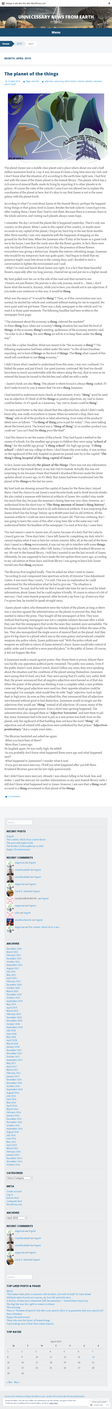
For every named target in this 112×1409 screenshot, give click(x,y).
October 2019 (13, 997)
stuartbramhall (22, 870)
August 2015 (13, 1132)
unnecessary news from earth (56, 17)
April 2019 (12, 1007)
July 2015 (11, 1135)
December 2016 (14, 1079)
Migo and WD (32, 81)
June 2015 (11, 1138)
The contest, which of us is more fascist (26, 839)
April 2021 (12, 978)
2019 (19, 43)
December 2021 (14, 958)
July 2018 (11, 1030)
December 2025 (14, 948)
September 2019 (15, 1001)
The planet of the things (31, 74)
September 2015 (15, 1128)
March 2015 (12, 1148)
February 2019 (14, 1014)
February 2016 (14, 1112)
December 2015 (14, 1119)
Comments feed (14, 1201)
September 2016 (15, 1089)
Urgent (10, 836)
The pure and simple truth (20, 843)
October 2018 (13, 1024)
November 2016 (14, 1083)
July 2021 (11, 971)
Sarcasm (97, 81)
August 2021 (13, 968)
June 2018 (11, 1034)
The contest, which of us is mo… (44, 927)
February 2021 (14, 981)
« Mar (9, 1382)
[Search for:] (20, 822)
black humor (71, 81)
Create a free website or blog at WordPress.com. (24, 1396)
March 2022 (12, 952)
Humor (81, 81)
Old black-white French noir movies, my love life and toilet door (39, 1297)
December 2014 (14, 1158)
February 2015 (14, 1151)
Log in (10, 1194)
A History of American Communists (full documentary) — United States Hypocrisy (47, 1301)
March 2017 (12, 1070)
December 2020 (14, 984)
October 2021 (13, 961)
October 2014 (13, 1164)
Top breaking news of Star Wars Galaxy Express (30, 1323)
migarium (20, 862)
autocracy (59, 81)
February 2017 (14, 1073)
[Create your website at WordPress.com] (56, 3)
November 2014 (14, 1161)
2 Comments (14, 796)
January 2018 (13, 1047)
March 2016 (12, 1109)
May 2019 (11, 1004)
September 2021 (15, 965)
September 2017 (15, 1060)
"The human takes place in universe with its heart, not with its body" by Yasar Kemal (49, 1294)
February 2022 (14, 955)
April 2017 (12, 1066)
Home (5, 43)
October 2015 (13, 1125)
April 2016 (12, 1105)
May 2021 (11, 975)
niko (17, 913)
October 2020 (13, 988)
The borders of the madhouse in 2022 (25, 846)
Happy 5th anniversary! (18, 1317)
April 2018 (12, 1040)
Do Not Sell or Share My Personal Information (65, 1396)
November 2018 (14, 1020)
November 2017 (14, 1053)
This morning (13, 1307)
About (10, 1291)
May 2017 (11, 1063)
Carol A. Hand (22, 891)
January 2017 (13, 1076)
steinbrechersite (23, 920)
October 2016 (13, 1086)
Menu (56, 32)
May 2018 (11, 1037)
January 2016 (13, 1115)
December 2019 (14, 994)
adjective (49, 81)
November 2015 (14, 1122)
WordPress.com (14, 1204)
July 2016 (11, 1096)
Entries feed (13, 1198)
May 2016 (11, 1102)
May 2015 (11, 1142)
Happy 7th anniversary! (18, 849)
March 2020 (12, 991)
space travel (10, 84)
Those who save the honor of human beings (28, 1320)
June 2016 (11, 1099)
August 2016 (13, 1092)
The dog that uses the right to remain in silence (31, 1304)
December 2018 (14, 1017)
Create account (14, 1191)
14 (93, 1357)
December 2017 (14, 1050)
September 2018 (15, 1027)
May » (17, 1382)
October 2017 (13, 1056)
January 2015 (13, 1155)
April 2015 (12, 1145)
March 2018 (12, 1043)
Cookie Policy (53, 1403)
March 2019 (12, 1011)
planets (88, 81)
